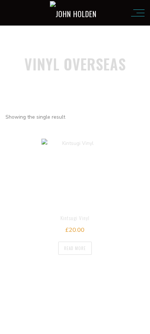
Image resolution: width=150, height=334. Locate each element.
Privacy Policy (116, 281)
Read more (75, 248)
